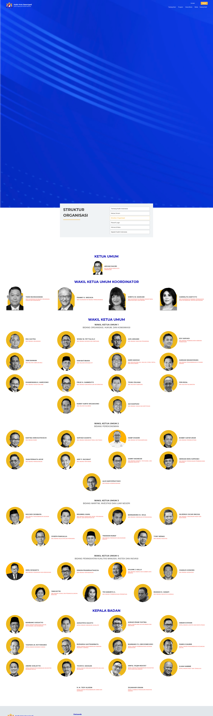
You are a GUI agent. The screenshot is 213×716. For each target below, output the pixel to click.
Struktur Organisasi (118, 218)
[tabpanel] (106, 478)
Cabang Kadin (203, 7)
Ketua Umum (115, 213)
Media (196, 7)
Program (180, 7)
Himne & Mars (115, 227)
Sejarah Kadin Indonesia (119, 232)
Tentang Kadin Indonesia (119, 208)
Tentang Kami (172, 7)
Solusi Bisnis (188, 7)
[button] (192, 3)
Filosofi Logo (115, 222)
